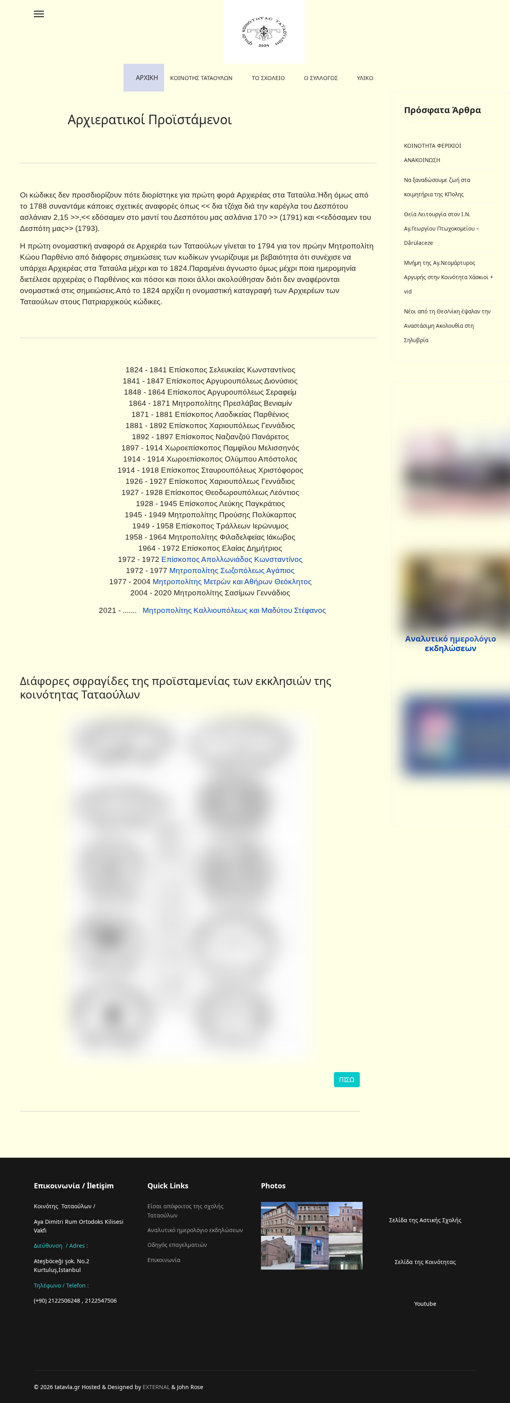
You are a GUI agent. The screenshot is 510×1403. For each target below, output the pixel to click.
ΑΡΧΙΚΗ (146, 77)
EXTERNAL (156, 1387)
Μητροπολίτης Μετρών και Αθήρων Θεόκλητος (232, 581)
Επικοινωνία (163, 1260)
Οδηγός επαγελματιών (177, 1244)
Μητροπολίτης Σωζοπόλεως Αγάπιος (231, 570)
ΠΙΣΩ (347, 1079)
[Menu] (39, 14)
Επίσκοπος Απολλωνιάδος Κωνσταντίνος (230, 559)
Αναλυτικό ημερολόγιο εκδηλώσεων (450, 643)
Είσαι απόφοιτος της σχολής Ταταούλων (185, 1210)
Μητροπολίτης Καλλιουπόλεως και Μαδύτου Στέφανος (233, 610)
